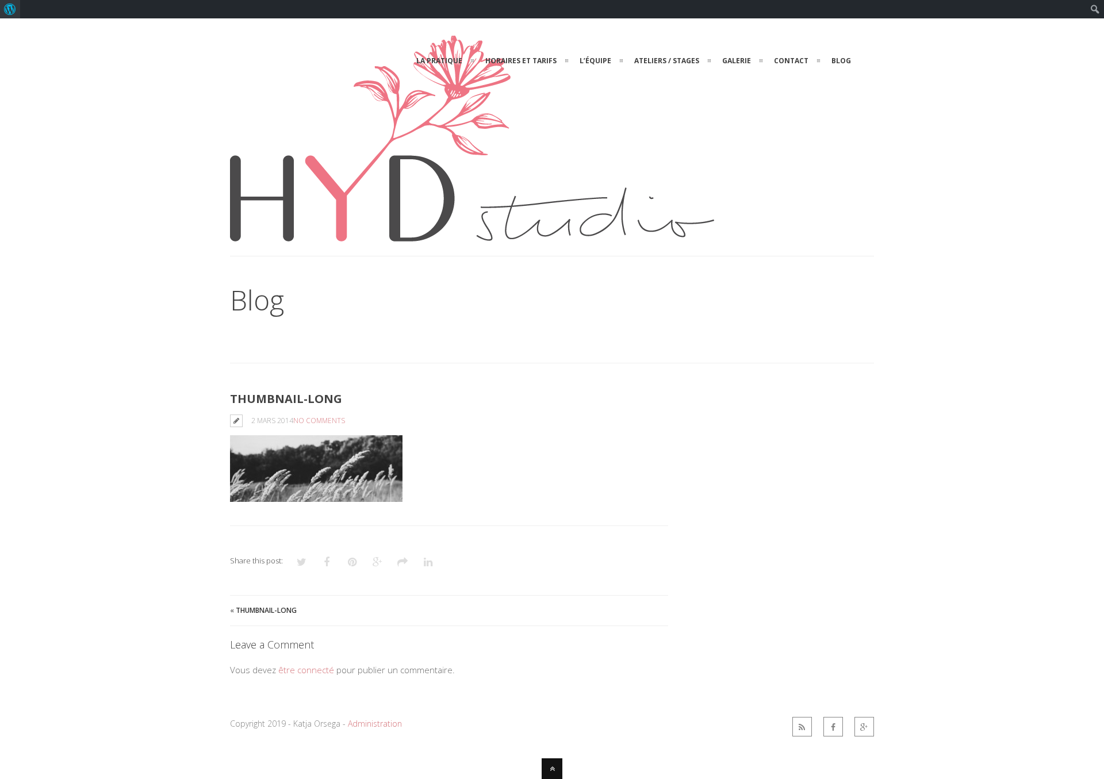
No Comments (319, 420)
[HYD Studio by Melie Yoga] (472, 234)
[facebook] (833, 726)
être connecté (306, 670)
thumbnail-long (266, 610)
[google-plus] (864, 726)
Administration (375, 723)
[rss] (802, 726)
